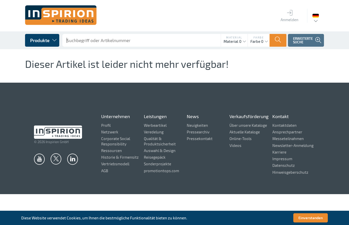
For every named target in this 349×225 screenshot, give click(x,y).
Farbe (258, 37)
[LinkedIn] (72, 159)
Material (234, 37)
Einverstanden (310, 218)
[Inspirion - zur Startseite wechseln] (61, 23)
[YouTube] (39, 159)
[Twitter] (56, 158)
